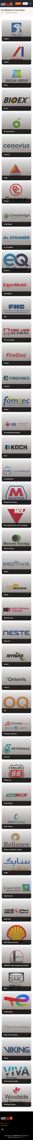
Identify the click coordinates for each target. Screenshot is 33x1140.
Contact (18, 3)
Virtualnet (22, 1137)
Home (2, 12)
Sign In (25, 3)
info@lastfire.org (6, 1123)
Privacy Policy (4, 1125)
